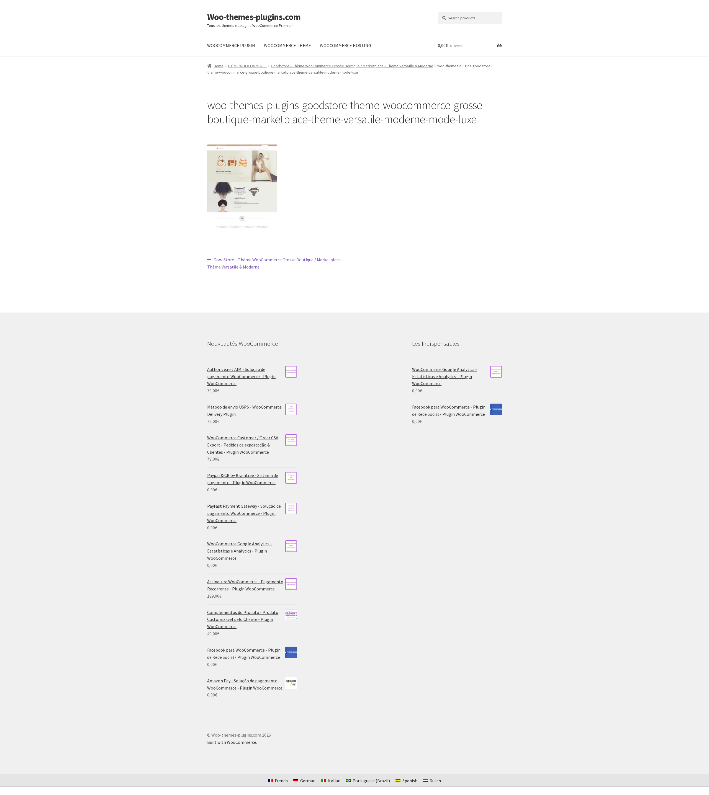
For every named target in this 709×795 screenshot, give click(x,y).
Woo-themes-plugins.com (253, 16)
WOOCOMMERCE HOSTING (345, 45)
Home (219, 65)
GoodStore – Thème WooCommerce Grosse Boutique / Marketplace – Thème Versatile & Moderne (352, 65)
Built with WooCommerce (231, 742)
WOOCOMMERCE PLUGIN (231, 45)
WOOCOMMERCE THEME (287, 45)
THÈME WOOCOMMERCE (247, 65)
